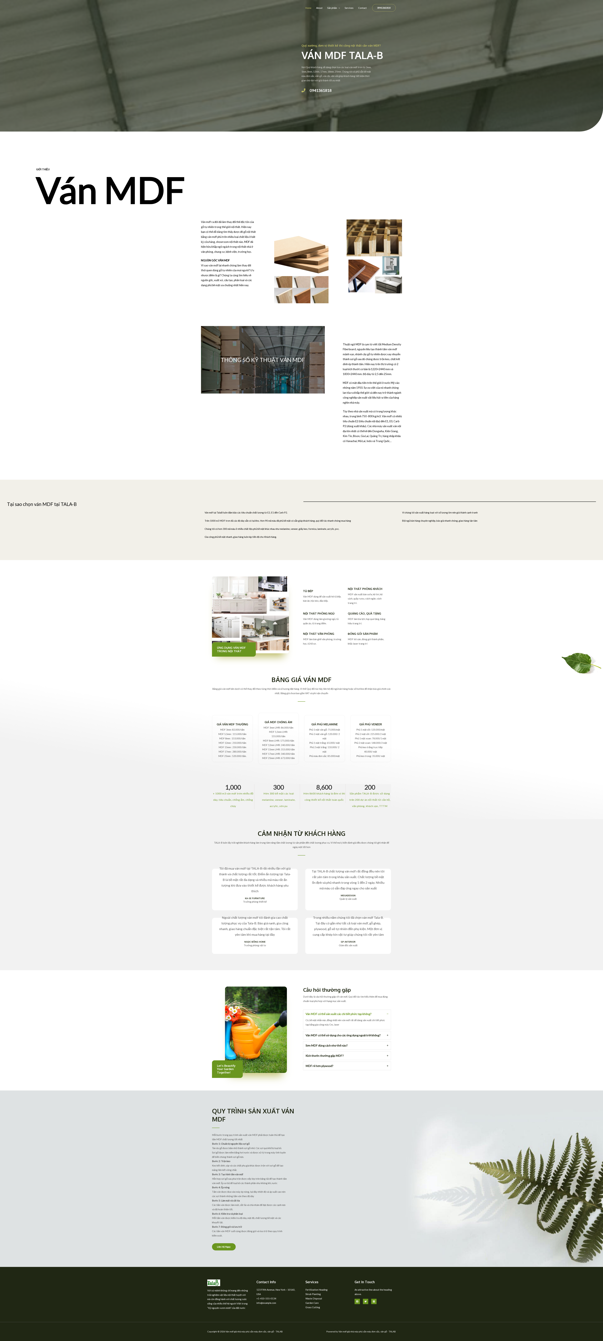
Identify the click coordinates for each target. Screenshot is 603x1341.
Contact (362, 7)
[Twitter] (365, 1301)
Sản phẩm (332, 7)
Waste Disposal (313, 1298)
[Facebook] (357, 1301)
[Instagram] (374, 1301)
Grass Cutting (312, 1307)
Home (308, 7)
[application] (338, 7)
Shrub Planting (313, 1294)
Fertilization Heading (316, 1289)
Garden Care (312, 1302)
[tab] (347, 1019)
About (319, 7)
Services (349, 7)
